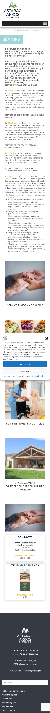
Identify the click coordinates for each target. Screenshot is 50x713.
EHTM (9, 176)
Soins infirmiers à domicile (25, 423)
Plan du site (7, 698)
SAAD (10, 90)
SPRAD (10, 153)
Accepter (25, 364)
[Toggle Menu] (45, 23)
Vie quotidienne (26, 31)
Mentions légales (9, 694)
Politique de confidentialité (14, 376)
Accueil (16, 31)
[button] (46, 338)
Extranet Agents (9, 702)
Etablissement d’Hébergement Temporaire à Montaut (25, 458)
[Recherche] (44, 682)
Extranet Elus (8, 706)
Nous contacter (9, 710)
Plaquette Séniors (25, 594)
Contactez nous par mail (25, 555)
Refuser (25, 371)
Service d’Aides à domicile (25, 281)
